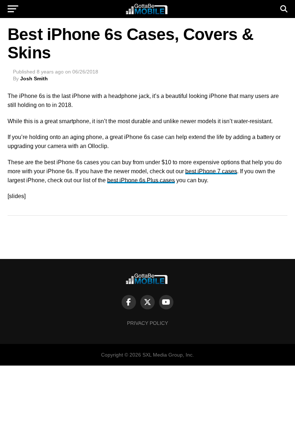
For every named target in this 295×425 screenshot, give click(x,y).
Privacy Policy (147, 323)
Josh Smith (34, 78)
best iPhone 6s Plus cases (141, 180)
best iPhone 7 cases (211, 171)
